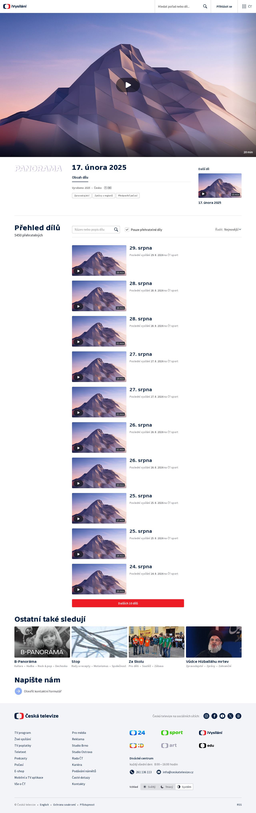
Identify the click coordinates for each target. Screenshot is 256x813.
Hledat (205, 6)
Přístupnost (87, 804)
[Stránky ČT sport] (172, 734)
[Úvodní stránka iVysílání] (18, 6)
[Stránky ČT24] (137, 734)
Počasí (18, 765)
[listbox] (166, 786)
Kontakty (78, 784)
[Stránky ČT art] (169, 747)
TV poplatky (22, 745)
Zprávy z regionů (104, 195)
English (44, 804)
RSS (239, 804)
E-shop (19, 771)
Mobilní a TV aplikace (28, 777)
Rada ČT (77, 758)
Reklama (78, 739)
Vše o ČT (20, 784)
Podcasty (20, 758)
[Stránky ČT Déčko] (137, 747)
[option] (149, 787)
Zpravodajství (81, 195)
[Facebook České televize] (214, 716)
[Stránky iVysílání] (210, 734)
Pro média (79, 733)
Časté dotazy (81, 777)
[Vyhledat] (116, 230)
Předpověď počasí (127, 195)
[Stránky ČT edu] (206, 747)
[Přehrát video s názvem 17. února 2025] (128, 85)
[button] (128, 85)
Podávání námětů (84, 771)
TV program (22, 733)
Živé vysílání (22, 739)
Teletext (20, 752)
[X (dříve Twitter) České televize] (230, 716)
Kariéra (77, 765)
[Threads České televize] (238, 716)
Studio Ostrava (82, 752)
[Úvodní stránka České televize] (36, 716)
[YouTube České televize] (222, 716)
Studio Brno (80, 745)
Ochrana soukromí (64, 804)
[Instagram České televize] (206, 716)
